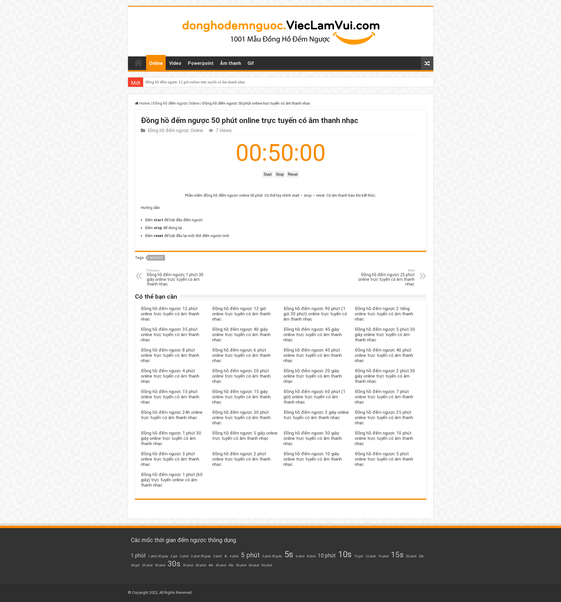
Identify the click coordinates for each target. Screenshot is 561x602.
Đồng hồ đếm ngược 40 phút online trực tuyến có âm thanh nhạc (384, 355)
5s (288, 554)
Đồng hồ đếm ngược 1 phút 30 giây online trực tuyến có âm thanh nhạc (175, 277)
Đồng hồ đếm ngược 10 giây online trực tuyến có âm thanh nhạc (312, 459)
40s (210, 565)
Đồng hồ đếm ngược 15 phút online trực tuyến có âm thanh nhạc (170, 397)
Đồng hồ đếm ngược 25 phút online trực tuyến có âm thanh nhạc (386, 277)
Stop (280, 174)
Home (138, 62)
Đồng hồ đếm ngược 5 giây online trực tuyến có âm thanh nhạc (245, 435)
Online (156, 63)
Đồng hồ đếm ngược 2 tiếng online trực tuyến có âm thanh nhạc (384, 314)
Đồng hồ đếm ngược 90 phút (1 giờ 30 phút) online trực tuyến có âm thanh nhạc (315, 314)
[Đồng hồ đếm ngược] (280, 30)
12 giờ (358, 556)
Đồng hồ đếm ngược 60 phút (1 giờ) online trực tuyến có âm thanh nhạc (314, 397)
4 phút (234, 556)
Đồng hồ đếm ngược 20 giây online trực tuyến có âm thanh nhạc (312, 376)
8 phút (311, 556)
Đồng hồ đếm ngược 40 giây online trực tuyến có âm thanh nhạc (241, 334)
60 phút (254, 565)
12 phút (370, 556)
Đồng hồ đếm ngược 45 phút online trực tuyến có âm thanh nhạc (312, 355)
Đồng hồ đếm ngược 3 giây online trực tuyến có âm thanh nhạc (316, 415)
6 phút (300, 556)
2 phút (184, 556)
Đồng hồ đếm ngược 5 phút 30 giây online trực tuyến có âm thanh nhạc (385, 334)
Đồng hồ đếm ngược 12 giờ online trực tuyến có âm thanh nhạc (195, 82)
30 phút (160, 565)
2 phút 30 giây (201, 556)
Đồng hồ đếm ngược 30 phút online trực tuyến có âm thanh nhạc (241, 417)
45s (230, 565)
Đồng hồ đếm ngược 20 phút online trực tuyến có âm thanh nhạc (241, 376)
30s (174, 563)
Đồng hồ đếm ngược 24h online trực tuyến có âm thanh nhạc (171, 415)
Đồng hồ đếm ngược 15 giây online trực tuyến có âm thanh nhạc (241, 397)
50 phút (156, 258)
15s (397, 554)
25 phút (147, 565)
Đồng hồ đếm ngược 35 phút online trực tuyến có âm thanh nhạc (170, 334)
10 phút (327, 555)
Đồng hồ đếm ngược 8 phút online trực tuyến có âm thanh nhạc (170, 355)
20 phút (411, 556)
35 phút (188, 565)
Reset (293, 174)
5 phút (250, 555)
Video (175, 63)
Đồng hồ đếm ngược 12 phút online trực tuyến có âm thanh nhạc (170, 314)
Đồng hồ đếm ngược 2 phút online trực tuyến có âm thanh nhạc (241, 459)
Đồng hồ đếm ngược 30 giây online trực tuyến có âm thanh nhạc (312, 438)
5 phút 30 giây (272, 556)
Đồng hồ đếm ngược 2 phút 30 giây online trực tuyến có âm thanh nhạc (385, 376)
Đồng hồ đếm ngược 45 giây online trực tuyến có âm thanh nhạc (312, 334)
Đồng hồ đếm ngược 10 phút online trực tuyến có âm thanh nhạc (384, 438)
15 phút (383, 556)
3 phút (217, 556)
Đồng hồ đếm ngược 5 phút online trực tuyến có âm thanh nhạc (384, 459)
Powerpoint (201, 63)
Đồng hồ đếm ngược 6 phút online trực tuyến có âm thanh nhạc (241, 355)
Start (268, 174)
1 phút (138, 555)
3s (225, 556)
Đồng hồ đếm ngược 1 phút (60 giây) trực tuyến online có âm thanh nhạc (172, 480)
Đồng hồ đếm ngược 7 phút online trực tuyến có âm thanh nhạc (384, 397)
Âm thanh (230, 63)
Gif (250, 63)
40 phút (200, 565)
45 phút (221, 565)
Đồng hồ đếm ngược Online (176, 103)
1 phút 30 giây (158, 556)
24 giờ (135, 565)
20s (421, 556)
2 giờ (173, 556)
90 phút (267, 565)
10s (345, 554)
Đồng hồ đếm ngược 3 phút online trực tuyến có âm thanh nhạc (170, 459)
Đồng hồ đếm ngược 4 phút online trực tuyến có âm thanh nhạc (170, 376)
